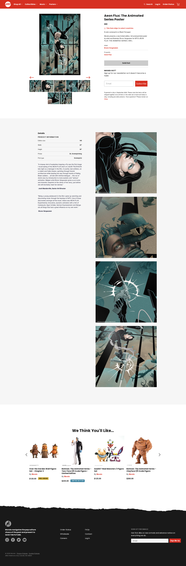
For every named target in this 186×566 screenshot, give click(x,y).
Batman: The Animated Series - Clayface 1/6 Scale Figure (141, 470)
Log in (157, 4)
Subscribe (141, 83)
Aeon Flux (108, 55)
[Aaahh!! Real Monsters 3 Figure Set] (109, 451)
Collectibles (30, 4)
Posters (52, 4)
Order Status (168, 4)
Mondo (34, 474)
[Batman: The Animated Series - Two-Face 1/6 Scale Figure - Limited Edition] (77, 451)
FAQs (106, 99)
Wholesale (64, 534)
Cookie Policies (34, 553)
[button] (26, 454)
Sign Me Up (175, 540)
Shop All (17, 4)
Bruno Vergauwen (111, 48)
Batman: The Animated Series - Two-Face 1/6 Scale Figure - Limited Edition (76, 471)
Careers (63, 538)
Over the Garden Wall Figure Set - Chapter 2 (42, 470)
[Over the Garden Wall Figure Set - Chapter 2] (44, 451)
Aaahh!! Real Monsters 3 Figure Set (109, 470)
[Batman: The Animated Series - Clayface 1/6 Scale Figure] (141, 451)
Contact (88, 534)
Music (42, 4)
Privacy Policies (22, 553)
